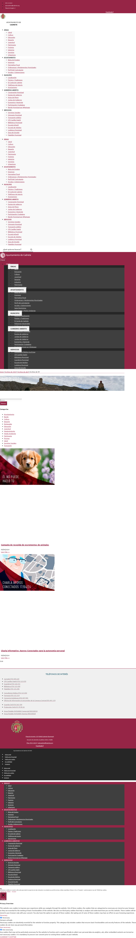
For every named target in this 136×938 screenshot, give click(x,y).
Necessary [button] (3, 915)
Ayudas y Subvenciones (16, 72)
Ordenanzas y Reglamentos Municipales (22, 67)
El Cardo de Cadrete (15, 82)
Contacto (7, 764)
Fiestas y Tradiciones (15, 80)
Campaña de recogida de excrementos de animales (25, 544)
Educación (11, 37)
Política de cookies (10, 759)
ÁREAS (6, 30)
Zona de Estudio (13, 132)
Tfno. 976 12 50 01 (31, 743)
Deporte (11, 40)
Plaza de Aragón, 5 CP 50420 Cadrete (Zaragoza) (40, 736)
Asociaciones (12, 87)
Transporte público (14, 117)
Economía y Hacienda (15, 102)
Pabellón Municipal (14, 135)
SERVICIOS (7, 110)
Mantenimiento (9, 431)
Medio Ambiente (10, 434)
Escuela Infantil (13, 125)
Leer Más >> (5, 552)
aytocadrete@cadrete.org (45, 743)
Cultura (10, 35)
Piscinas (7, 438)
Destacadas (8, 424)
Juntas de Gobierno (15, 100)
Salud (10, 32)
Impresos (11, 62)
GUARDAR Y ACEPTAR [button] (8, 937)
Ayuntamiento (9, 414)
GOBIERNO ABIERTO (11, 90)
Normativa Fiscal (14, 65)
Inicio (2, 372)
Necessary (6, 918)
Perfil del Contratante (15, 70)
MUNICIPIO (8, 75)
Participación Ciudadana (16, 105)
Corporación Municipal (16, 92)
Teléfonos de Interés (15, 85)
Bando (6, 417)
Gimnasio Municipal (15, 115)
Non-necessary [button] (5, 927)
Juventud (11, 42)
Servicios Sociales (14, 112)
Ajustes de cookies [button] (5, 891)
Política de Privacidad (11, 757)
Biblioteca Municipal (15, 122)
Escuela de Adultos (14, 127)
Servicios (11, 52)
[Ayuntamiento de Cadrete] (15, 257)
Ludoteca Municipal (15, 130)
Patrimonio (12, 45)
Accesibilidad (8, 762)
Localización (12, 77)
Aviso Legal (8, 754)
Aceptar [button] (14, 891)
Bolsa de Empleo (14, 60)
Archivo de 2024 (10, 372)
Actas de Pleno (13, 97)
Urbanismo (12, 55)
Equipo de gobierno (15, 95)
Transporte (8, 446)
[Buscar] (31, 249)
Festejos (11, 47)
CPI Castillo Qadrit (14, 120)
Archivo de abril (23, 372)
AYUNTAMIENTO (10, 57)
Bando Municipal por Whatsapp (19, 107)
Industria (11, 50)
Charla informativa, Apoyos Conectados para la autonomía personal (33, 650)
